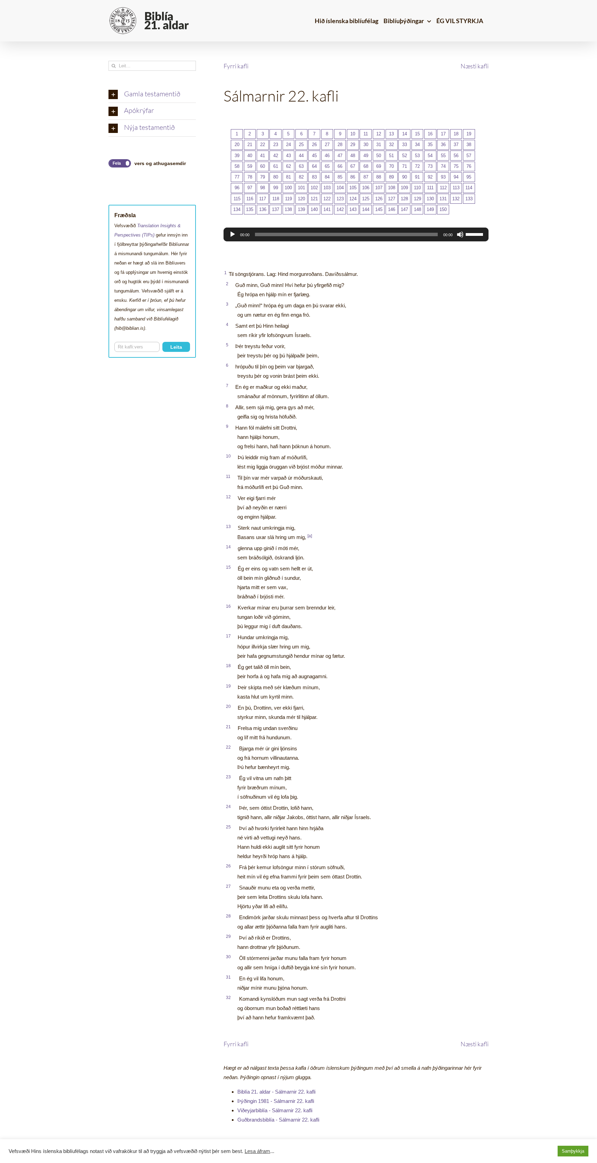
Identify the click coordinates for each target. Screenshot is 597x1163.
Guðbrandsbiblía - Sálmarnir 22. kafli (278, 1120)
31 (378, 144)
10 (352, 133)
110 (417, 187)
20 (237, 144)
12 (378, 133)
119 (288, 198)
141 (327, 209)
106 (365, 187)
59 (249, 166)
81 (288, 177)
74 (443, 166)
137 (275, 209)
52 (404, 155)
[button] (152, 94)
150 (443, 209)
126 (378, 198)
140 (314, 209)
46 (327, 155)
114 (468, 187)
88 (378, 177)
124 (353, 198)
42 (275, 155)
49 (365, 155)
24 (288, 144)
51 (391, 155)
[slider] (475, 234)
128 (404, 198)
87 (365, 177)
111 (430, 187)
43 (288, 155)
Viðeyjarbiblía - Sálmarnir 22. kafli (274, 1110)
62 (288, 166)
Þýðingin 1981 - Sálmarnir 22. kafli (275, 1101)
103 (327, 187)
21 (249, 144)
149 (430, 209)
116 (249, 198)
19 (468, 133)
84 (327, 177)
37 (456, 144)
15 (417, 133)
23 (275, 144)
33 (404, 144)
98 (262, 187)
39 (237, 155)
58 (237, 166)
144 (365, 209)
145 (378, 209)
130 (430, 198)
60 (262, 166)
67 (352, 166)
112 (443, 187)
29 (352, 144)
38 (468, 144)
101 (301, 187)
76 (468, 166)
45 (314, 155)
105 (353, 187)
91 (417, 177)
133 (469, 198)
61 (275, 166)
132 (455, 198)
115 (237, 198)
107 (378, 187)
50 (378, 155)
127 (391, 198)
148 (417, 209)
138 (288, 209)
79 (262, 177)
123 (340, 198)
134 (236, 209)
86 (352, 177)
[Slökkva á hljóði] (460, 234)
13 (391, 133)
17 (443, 133)
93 (443, 177)
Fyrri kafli (236, 66)
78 (249, 177)
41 (262, 155)
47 (340, 155)
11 (365, 133)
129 (417, 198)
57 (468, 155)
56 (456, 155)
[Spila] (232, 234)
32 (391, 144)
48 (352, 155)
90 (404, 177)
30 (365, 144)
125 (365, 198)
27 (327, 144)
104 (340, 187)
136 (262, 209)
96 (237, 187)
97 (249, 187)
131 (443, 198)
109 (404, 187)
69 (378, 166)
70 (391, 166)
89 (391, 177)
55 (443, 155)
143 (353, 209)
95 (468, 177)
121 (314, 198)
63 (301, 166)
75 (456, 166)
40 (249, 155)
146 (391, 209)
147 (404, 209)
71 (404, 166)
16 (430, 133)
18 (456, 133)
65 (327, 166)
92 (430, 177)
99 (275, 187)
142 (340, 209)
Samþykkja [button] (573, 1151)
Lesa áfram (257, 1151)
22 (262, 144)
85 (340, 177)
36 (443, 144)
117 (262, 198)
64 (314, 166)
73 (430, 166)
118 (275, 198)
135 (249, 209)
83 (314, 177)
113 (456, 187)
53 (417, 155)
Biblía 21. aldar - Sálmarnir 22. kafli (276, 1092)
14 (404, 133)
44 (301, 155)
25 (301, 144)
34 (417, 144)
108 (391, 187)
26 (314, 144)
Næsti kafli (475, 66)
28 (340, 144)
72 (417, 166)
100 (288, 187)
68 (365, 166)
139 (301, 209)
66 (340, 166)
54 (430, 155)
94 (456, 177)
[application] (356, 234)
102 (314, 187)
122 (327, 198)
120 (301, 198)
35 (430, 144)
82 (301, 177)
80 (275, 177)
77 (237, 177)
